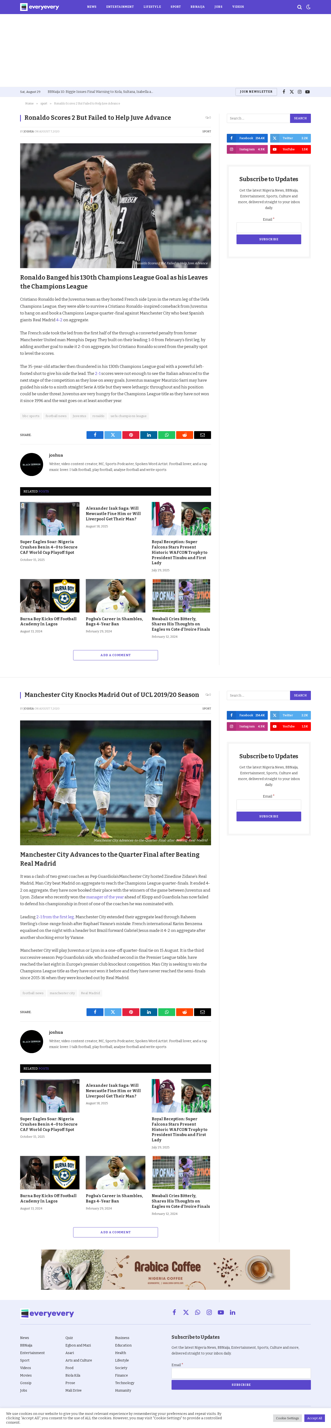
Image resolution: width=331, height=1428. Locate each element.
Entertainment (120, 6)
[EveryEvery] (39, 7)
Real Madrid (90, 993)
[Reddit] (7, 323)
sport (206, 131)
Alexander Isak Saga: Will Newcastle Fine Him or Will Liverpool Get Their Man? (113, 513)
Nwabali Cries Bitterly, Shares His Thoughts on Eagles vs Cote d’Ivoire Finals (181, 624)
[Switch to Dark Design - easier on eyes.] (308, 7)
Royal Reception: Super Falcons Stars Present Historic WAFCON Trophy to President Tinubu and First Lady (179, 552)
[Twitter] (7, 300)
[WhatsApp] (7, 334)
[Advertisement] (165, 50)
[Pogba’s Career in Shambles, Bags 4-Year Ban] (115, 596)
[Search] (299, 7)
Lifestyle (152, 6)
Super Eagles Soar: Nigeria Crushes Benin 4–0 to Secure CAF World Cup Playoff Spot (49, 547)
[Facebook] (7, 289)
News (91, 6)
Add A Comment (115, 655)
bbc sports (31, 416)
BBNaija (197, 6)
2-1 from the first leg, (55, 916)
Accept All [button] (314, 1418)
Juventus (79, 416)
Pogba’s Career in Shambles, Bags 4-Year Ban (114, 622)
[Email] (7, 345)
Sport (176, 6)
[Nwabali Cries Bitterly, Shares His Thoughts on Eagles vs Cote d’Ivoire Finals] (181, 596)
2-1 (98, 373)
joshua (29, 131)
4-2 (59, 319)
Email (269, 220)
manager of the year (105, 897)
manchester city (62, 993)
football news (56, 416)
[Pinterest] (7, 311)
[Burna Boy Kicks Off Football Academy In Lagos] (49, 596)
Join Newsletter (256, 91)
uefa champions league (129, 416)
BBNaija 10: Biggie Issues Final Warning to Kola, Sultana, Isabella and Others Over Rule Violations (102, 92)
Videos (238, 6)
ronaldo (98, 416)
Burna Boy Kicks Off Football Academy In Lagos (48, 622)
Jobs (218, 6)
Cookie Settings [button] (287, 1418)
